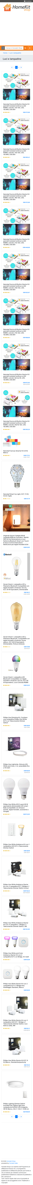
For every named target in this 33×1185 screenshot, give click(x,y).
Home (5, 53)
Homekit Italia (13, 1163)
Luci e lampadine (15, 53)
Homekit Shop (11, 1161)
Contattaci (28, 1)
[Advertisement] (16, 28)
